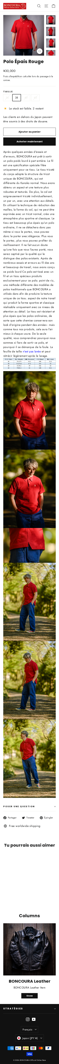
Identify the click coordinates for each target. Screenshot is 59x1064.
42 (35, 97)
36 (7, 97)
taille (8, 91)
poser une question (19, 806)
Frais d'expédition (12, 76)
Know (30, 995)
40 (26, 97)
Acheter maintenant (30, 141)
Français (27, 1029)
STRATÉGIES (13, 1008)
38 (16, 97)
